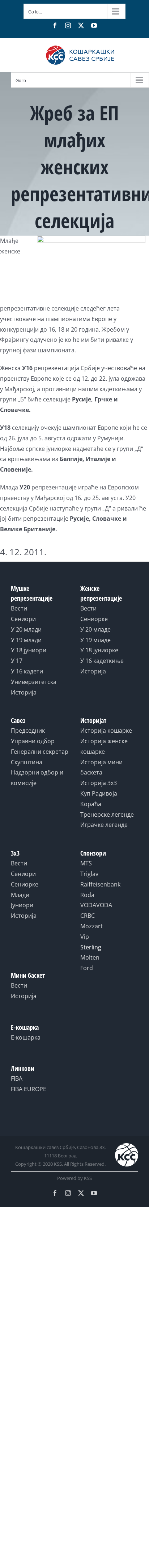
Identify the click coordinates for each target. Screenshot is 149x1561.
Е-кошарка (26, 1037)
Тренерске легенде (107, 814)
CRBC (87, 916)
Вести (19, 608)
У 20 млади (26, 629)
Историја (24, 692)
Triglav (89, 874)
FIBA (16, 1078)
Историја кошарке (106, 731)
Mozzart (91, 926)
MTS (86, 863)
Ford (86, 968)
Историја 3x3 (98, 783)
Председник (28, 731)
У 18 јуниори (28, 650)
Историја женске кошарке (104, 746)
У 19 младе (95, 640)
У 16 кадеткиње (102, 661)
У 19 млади (26, 640)
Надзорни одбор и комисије (37, 777)
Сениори (23, 619)
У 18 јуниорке (99, 650)
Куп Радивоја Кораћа (98, 798)
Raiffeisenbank (100, 884)
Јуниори (22, 905)
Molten (89, 957)
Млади (20, 895)
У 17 (16, 661)
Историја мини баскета (101, 767)
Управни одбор (33, 741)
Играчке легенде (104, 825)
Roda (87, 895)
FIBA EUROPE (28, 1089)
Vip (84, 937)
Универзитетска (33, 682)
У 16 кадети (27, 671)
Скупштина (26, 762)
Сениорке (94, 619)
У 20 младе (95, 629)
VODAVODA (96, 905)
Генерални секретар (39, 752)
